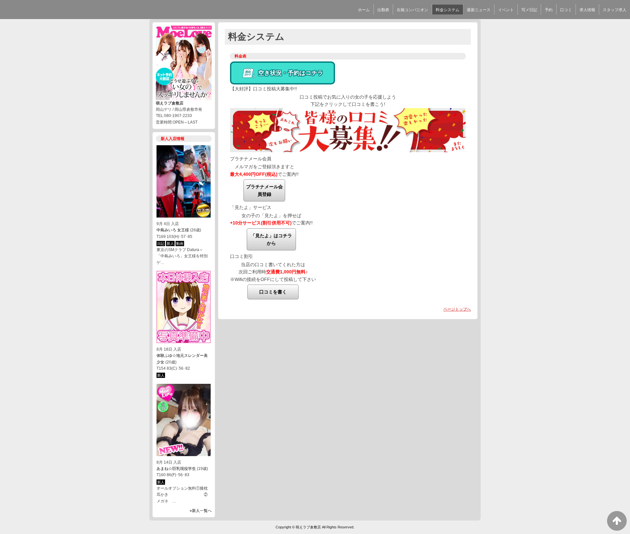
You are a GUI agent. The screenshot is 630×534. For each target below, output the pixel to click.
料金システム (447, 10)
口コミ (566, 10)
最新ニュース (479, 10)
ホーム (364, 10)
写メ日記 (529, 10)
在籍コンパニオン (412, 10)
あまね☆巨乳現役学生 (176, 468)
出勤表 (383, 10)
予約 (549, 10)
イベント (506, 10)
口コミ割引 (241, 256)
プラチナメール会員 (250, 158)
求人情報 (587, 10)
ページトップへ (457, 309)
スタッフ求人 (614, 10)
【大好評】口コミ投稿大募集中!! (263, 88)
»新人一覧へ (201, 510)
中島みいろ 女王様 (173, 230)
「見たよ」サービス (250, 207)
